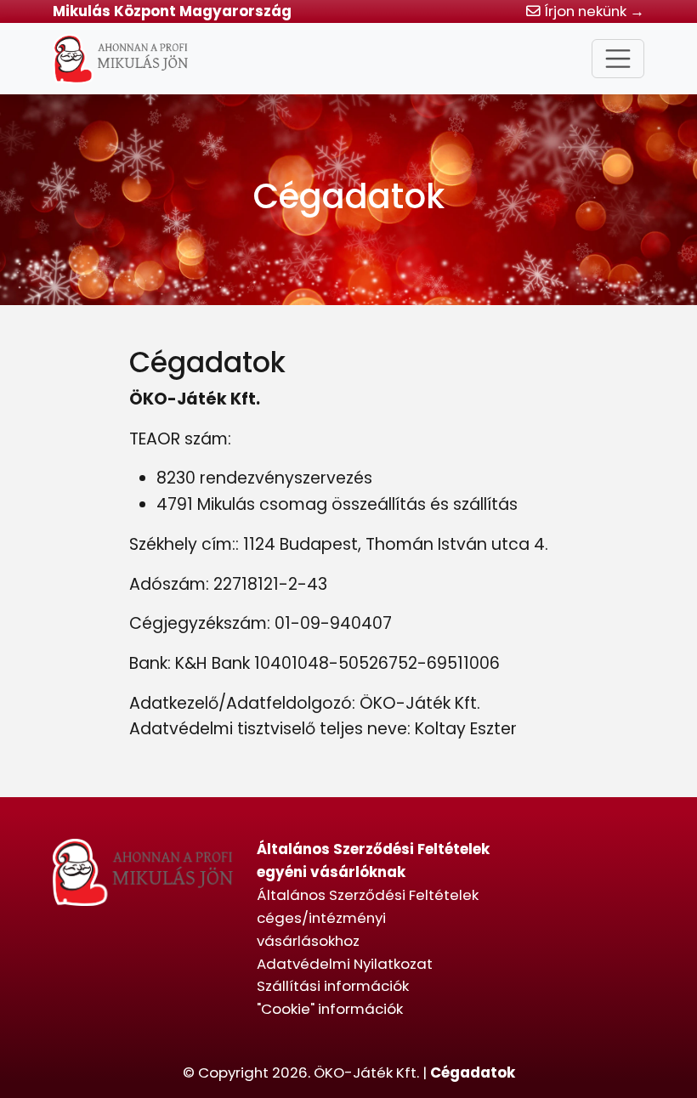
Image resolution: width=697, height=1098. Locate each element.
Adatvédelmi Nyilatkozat (345, 964)
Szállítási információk (333, 986)
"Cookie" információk (330, 1009)
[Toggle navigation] (618, 58)
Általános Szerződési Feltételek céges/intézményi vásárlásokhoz (368, 918)
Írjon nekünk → (592, 11)
